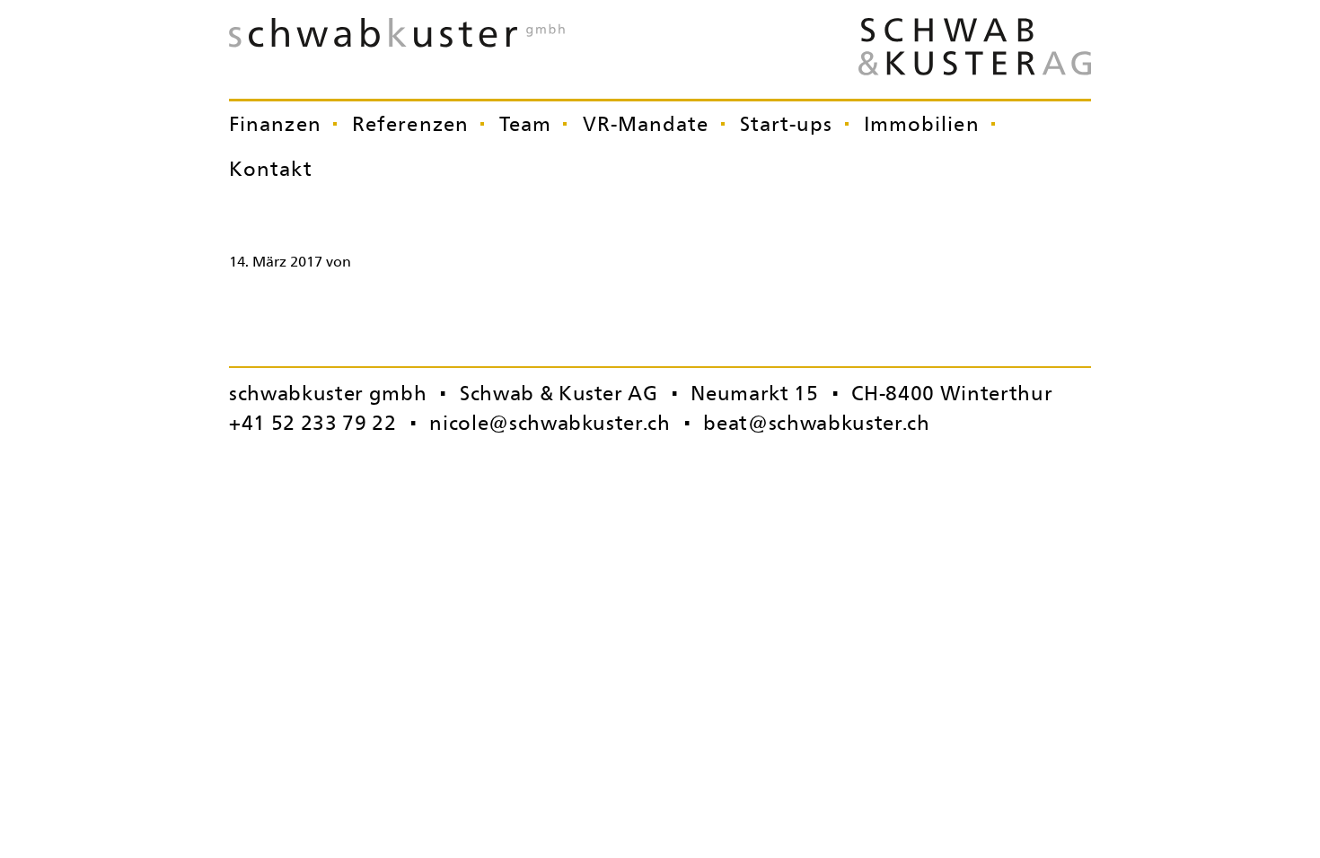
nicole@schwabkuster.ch (550, 422)
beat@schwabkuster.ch (816, 422)
